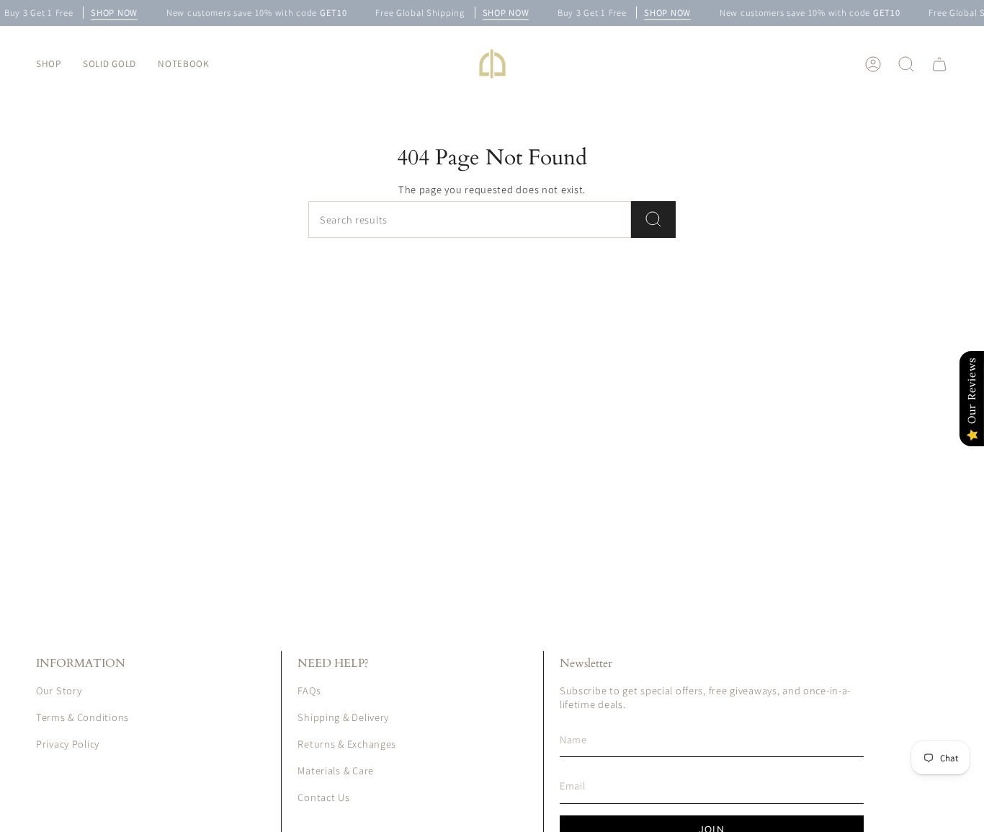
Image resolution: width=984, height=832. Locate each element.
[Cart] (939, 64)
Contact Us (323, 797)
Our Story (58, 690)
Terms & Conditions (82, 717)
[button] (48, 64)
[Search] (653, 219)
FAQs (309, 690)
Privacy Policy (67, 744)
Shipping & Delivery (343, 717)
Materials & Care (336, 770)
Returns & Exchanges (347, 744)
